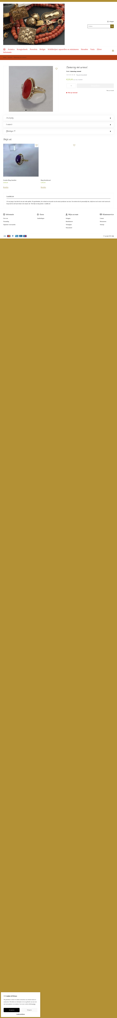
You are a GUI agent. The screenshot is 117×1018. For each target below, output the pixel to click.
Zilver (99, 49)
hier (34, 1004)
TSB (113, 236)
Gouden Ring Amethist (9, 180)
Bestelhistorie (69, 221)
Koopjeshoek (22, 49)
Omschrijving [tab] (9, 118)
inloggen (111, 21)
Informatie (7, 52)
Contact (102, 218)
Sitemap (102, 224)
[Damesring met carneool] (30, 111)
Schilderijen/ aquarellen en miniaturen (63, 49)
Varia (92, 49)
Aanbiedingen (40, 218)
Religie (42, 49)
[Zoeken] (112, 26)
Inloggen (68, 218)
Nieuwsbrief (69, 227)
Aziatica (11, 49)
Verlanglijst (69, 224)
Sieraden (84, 49)
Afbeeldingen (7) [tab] (10, 131)
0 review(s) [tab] (9, 125)
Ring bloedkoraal (46, 180)
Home (4, 57)
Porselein (33, 49)
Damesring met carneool (20, 57)
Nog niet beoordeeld (81, 75)
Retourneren (103, 221)
